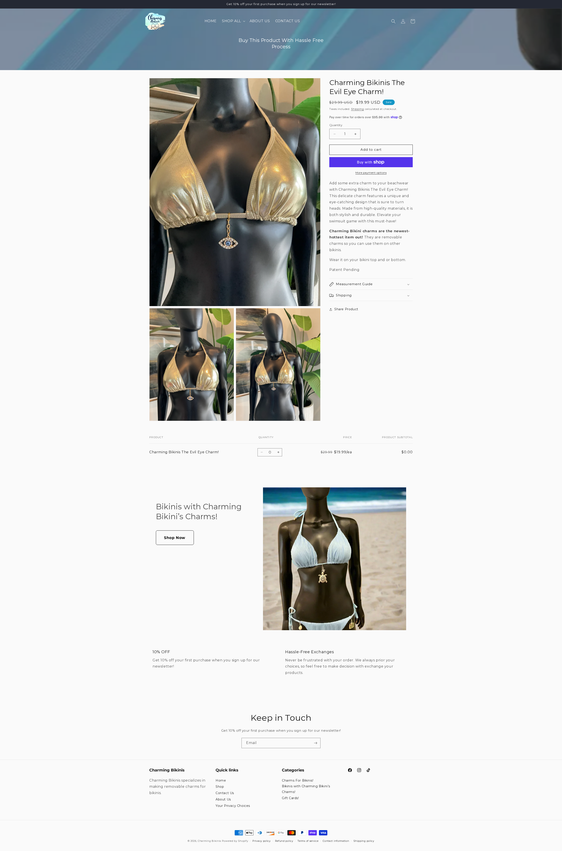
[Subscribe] (315, 743)
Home (221, 780)
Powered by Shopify (235, 840)
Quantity (335, 125)
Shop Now (174, 537)
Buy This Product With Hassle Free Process (281, 43)
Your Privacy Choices (233, 806)
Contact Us (225, 793)
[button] (233, 21)
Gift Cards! (290, 798)
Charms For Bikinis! (297, 780)
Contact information (336, 840)
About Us (223, 799)
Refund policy (284, 840)
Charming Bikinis (209, 840)
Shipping (357, 109)
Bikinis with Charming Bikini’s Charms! (306, 789)
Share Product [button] (346, 309)
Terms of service (307, 840)
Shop (220, 787)
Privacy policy (261, 840)
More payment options (371, 172)
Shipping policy (363, 840)
